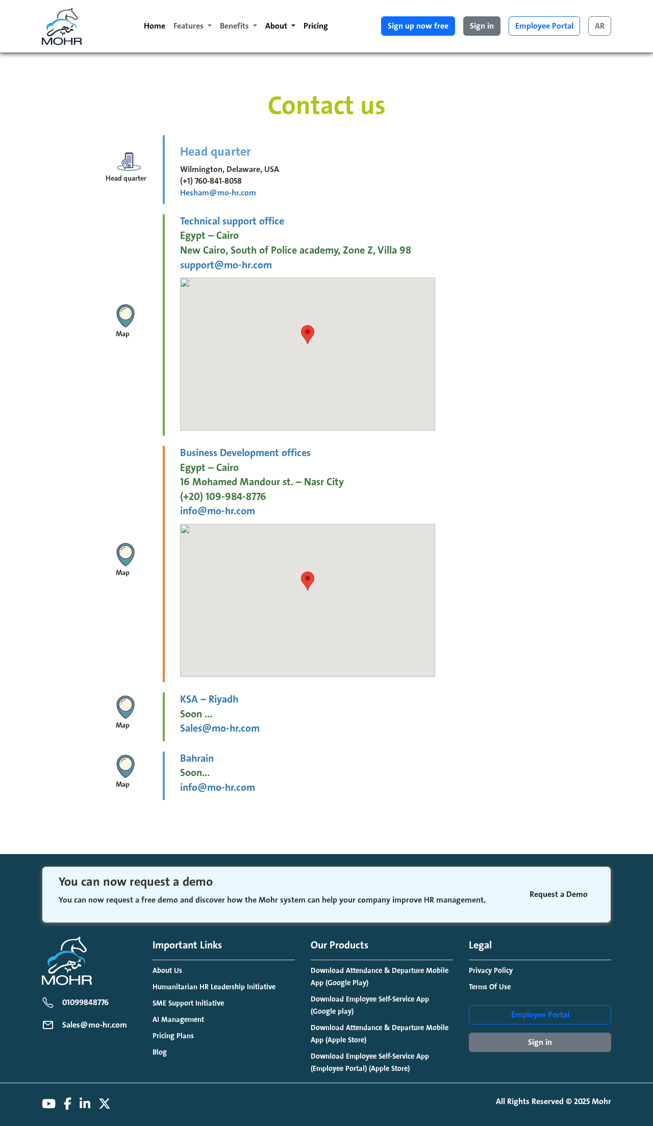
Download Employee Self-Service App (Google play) (370, 1005)
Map (123, 334)
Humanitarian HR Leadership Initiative (214, 987)
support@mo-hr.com (226, 265)
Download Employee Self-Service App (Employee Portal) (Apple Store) (370, 1062)
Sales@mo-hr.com (220, 728)
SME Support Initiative (188, 1003)
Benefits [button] (235, 26)
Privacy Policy (491, 970)
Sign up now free (418, 26)
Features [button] (189, 26)
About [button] (277, 26)
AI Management (178, 1019)
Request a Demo (559, 894)
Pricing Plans (173, 1036)
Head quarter (126, 178)
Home (154, 26)
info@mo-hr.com (217, 511)
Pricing (316, 26)
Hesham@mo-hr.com (218, 192)
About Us (167, 970)
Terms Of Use (490, 987)
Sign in (482, 26)
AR (600, 26)
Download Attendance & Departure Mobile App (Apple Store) (379, 1033)
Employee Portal (544, 26)
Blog (160, 1052)
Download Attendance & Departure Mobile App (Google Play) (379, 976)
